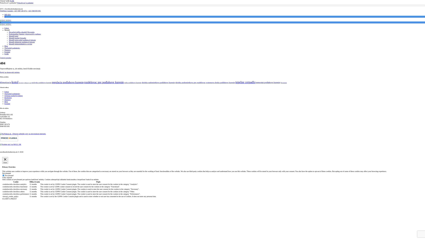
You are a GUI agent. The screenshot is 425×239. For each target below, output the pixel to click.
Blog (6, 46)
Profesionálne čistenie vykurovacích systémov (25, 34)
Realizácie (8, 98)
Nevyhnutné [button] (6, 173)
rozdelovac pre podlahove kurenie (104, 82)
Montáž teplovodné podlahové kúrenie (22, 40)
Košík (12, 1)
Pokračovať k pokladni (25, 3)
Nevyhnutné (9, 175)
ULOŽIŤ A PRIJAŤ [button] (9, 199)
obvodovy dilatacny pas (25, 82)
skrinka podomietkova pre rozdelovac (190, 82)
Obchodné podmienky (12, 48)
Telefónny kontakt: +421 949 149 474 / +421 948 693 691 (20, 11)
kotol (15, 82)
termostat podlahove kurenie (268, 82)
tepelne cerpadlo (245, 82)
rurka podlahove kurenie (132, 83)
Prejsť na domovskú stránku (10, 72)
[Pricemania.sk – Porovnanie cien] (9, 141)
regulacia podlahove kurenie (68, 82)
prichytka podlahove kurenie (41, 83)
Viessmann (283, 83)
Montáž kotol (13, 36)
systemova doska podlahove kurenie (220, 82)
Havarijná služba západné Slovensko (22, 32)
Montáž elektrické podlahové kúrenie (22, 42)
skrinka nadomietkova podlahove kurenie (158, 82)
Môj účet (7, 15)
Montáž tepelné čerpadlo (17, 38)
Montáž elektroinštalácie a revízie (20, 44)
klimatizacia (5, 82)
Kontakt (7, 52)
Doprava (7, 50)
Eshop (6, 28)
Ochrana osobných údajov (13, 96)
